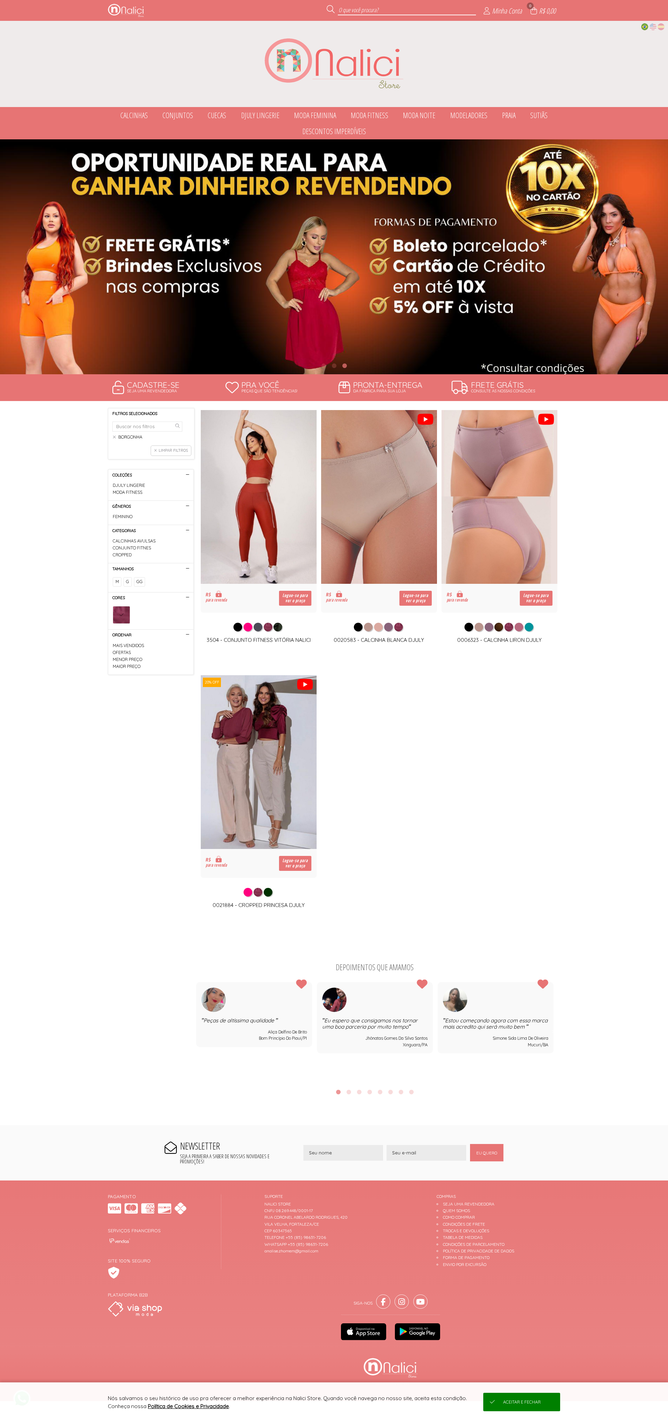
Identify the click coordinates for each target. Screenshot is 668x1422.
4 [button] (369, 1091)
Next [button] (553, 1031)
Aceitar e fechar (522, 1402)
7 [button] (400, 1091)
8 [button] (411, 1091)
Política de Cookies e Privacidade (188, 1406)
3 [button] (344, 365)
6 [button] (390, 1091)
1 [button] (323, 365)
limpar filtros (173, 450)
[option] (334, 256)
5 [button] (379, 1091)
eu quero (486, 1152)
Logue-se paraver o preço (295, 598)
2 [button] (334, 365)
